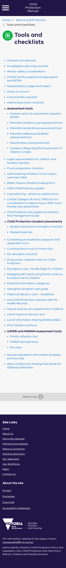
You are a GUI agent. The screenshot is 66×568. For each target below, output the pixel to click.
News (6, 469)
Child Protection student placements (34, 221)
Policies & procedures (15, 443)
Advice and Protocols (30, 20)
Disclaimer (9, 496)
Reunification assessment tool (29, 143)
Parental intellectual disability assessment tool (29, 135)
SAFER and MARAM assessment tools (34, 331)
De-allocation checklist (22, 254)
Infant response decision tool (26, 314)
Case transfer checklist (22, 97)
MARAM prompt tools (24, 342)
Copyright (8, 502)
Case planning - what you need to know (33, 194)
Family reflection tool (24, 336)
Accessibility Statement (16, 508)
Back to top (30, 396)
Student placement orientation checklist (36, 227)
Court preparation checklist (25, 168)
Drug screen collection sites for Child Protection (31, 261)
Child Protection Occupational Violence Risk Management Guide (33, 214)
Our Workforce (11, 464)
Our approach (11, 459)
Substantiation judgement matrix (29, 86)
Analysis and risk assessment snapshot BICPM (35, 115)
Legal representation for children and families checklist (31, 161)
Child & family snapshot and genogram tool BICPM (32, 78)
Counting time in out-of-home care (30, 249)
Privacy (7, 490)
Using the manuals (14, 438)
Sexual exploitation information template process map (34, 356)
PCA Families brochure (22, 325)
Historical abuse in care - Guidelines (30, 294)
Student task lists (21, 232)
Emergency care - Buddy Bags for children (35, 269)
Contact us (9, 474)
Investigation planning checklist (27, 66)
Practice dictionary (14, 454)
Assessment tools (20, 108)
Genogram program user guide (27, 289)
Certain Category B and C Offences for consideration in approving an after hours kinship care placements (34, 202)
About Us (8, 433)
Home (7, 20)
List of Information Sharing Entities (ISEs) (34, 320)
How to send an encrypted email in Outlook (35, 309)
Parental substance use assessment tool (36, 123)
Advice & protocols (14, 448)
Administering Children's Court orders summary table (32, 175)
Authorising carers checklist (25, 102)
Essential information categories (28, 283)
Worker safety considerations (26, 71)
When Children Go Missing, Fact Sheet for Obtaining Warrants (34, 365)
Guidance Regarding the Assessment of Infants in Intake (36, 150)
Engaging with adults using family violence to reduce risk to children (35, 276)
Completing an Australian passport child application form (33, 241)
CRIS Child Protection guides (26, 188)
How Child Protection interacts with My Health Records (32, 301)
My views (16, 347)
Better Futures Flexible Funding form (31, 183)
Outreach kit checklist (21, 60)
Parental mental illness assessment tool (36, 128)
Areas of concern (18, 91)
